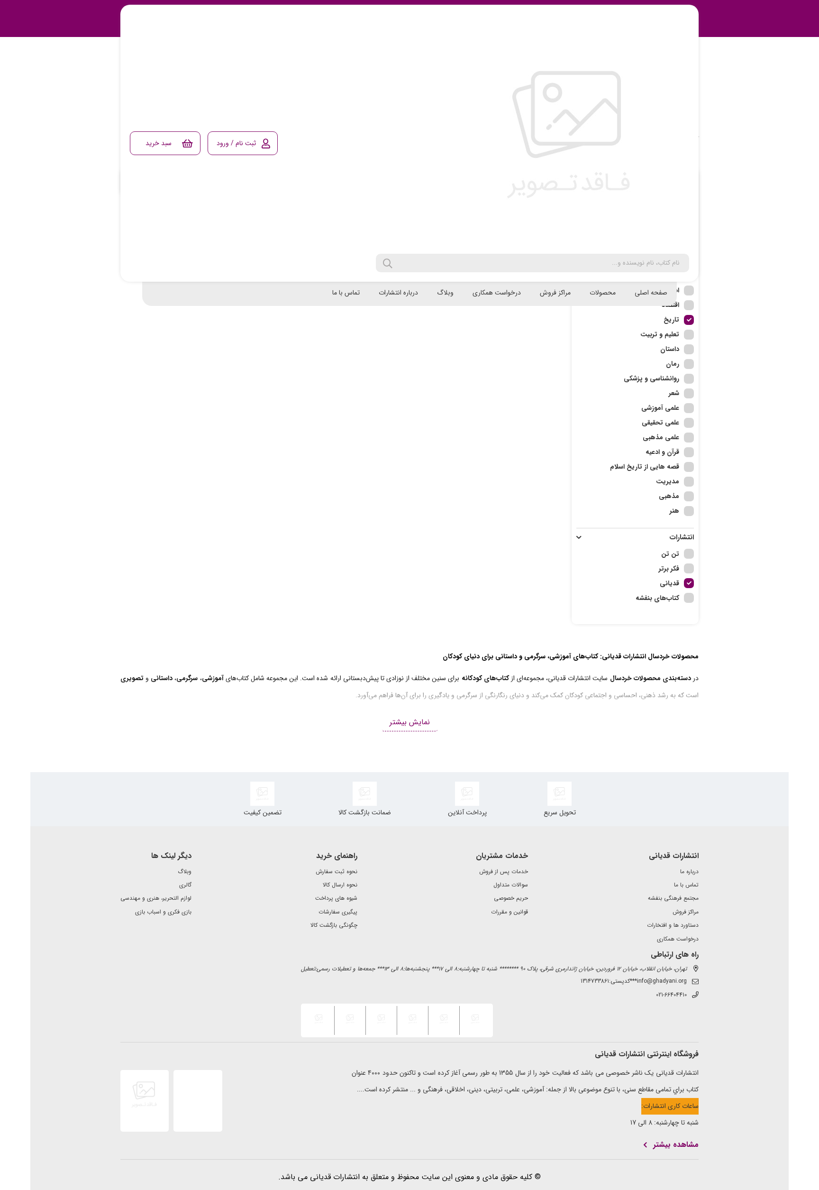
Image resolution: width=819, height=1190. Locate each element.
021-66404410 (671, 995)
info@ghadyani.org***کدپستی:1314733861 (634, 981)
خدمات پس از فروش (503, 871)
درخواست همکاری (497, 292)
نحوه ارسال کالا (340, 885)
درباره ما (689, 871)
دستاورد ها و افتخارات (673, 925)
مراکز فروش (555, 292)
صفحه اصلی (651, 292)
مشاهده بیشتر (676, 1145)
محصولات (603, 292)
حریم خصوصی (511, 898)
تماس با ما (346, 292)
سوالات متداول (510, 885)
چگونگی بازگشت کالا (333, 925)
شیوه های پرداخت (336, 898)
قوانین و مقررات (509, 912)
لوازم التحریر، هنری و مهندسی (155, 898)
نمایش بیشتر (410, 722)
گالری (185, 885)
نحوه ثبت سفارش (336, 871)
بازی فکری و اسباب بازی (163, 912)
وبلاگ (445, 292)
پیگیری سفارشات (337, 912)
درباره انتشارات (398, 292)
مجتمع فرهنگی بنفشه (673, 898)
